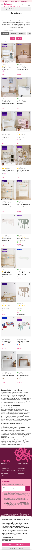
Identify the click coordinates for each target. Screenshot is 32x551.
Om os (2, 475)
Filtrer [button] (12, 38)
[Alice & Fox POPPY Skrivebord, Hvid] (2, 139)
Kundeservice (4, 463)
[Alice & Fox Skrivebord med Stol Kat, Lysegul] (2, 310)
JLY (28, 434)
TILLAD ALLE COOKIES (16, 544)
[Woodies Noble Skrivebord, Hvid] (2, 378)
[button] (2, 4)
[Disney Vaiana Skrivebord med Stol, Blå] (3, 344)
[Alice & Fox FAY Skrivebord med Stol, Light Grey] (5, 71)
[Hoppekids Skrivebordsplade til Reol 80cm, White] (17, 276)
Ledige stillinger (4, 473)
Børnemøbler (13, 17)
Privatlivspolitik (21, 468)
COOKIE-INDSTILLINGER (16, 548)
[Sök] (3, 9)
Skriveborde (26, 17)
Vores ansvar (21, 473)
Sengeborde (22, 33)
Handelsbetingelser (5, 468)
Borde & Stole (20, 17)
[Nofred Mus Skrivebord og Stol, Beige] (20, 242)
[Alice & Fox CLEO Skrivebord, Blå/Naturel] (2, 276)
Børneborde (13, 33)
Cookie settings (21, 470)
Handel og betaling (22, 466)
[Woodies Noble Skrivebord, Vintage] (3, 378)
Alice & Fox (4, 436)
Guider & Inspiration (5, 466)
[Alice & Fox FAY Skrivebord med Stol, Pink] (3, 71)
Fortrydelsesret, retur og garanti (8, 470)
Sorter (19, 38)
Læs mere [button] (20, 27)
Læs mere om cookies (7, 537)
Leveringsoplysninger (22, 463)
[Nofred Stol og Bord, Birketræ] (19, 242)
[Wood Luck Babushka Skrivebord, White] (2, 242)
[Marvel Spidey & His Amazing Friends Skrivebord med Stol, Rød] (2, 344)
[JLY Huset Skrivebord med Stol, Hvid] (17, 173)
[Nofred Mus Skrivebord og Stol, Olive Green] (17, 242)
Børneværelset (6, 17)
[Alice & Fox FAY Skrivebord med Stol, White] (2, 71)
